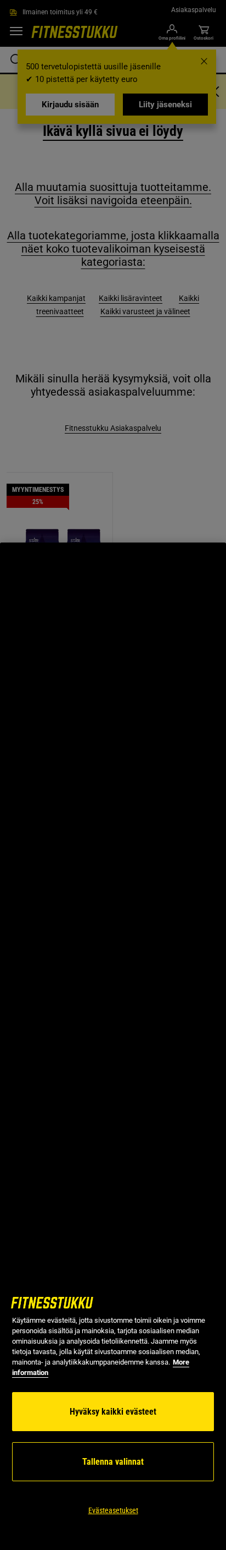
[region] (113, 1046)
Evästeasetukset (113, 1510)
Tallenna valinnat (113, 1461)
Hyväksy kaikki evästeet (113, 1411)
